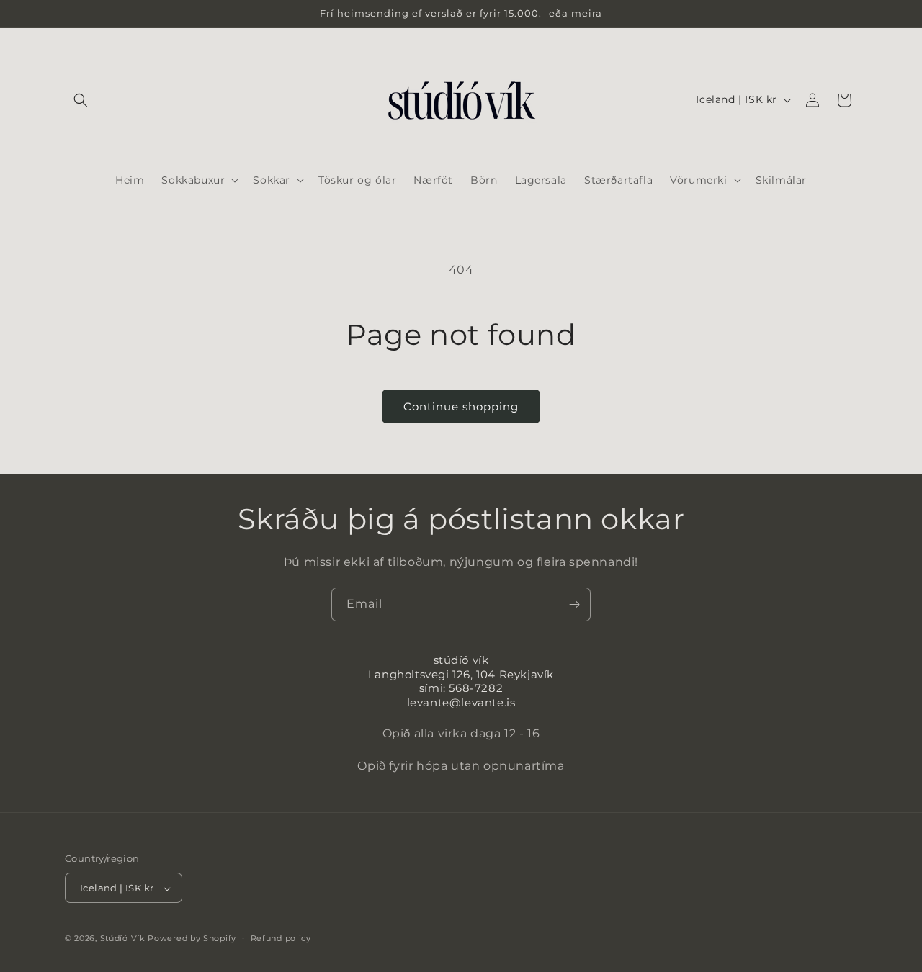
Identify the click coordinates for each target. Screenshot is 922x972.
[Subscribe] (574, 604)
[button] (81, 100)
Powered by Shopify (192, 939)
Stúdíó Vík (123, 939)
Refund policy (281, 938)
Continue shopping (461, 406)
